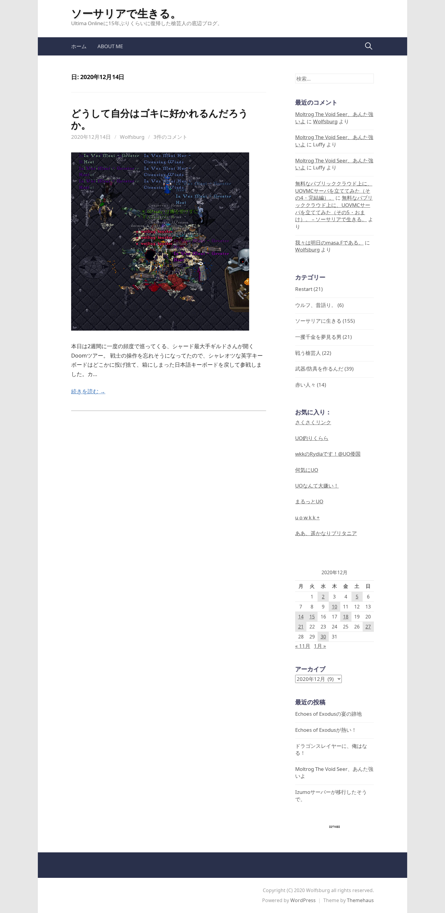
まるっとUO (309, 501)
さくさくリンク (313, 422)
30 (323, 636)
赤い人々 (305, 384)
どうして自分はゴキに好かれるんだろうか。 (159, 118)
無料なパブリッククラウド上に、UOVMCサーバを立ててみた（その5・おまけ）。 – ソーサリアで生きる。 (334, 208)
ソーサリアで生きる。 (126, 13)
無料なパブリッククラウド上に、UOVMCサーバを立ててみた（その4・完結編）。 (333, 190)
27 (368, 626)
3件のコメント (170, 136)
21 (301, 626)
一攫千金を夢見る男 (318, 336)
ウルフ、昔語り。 (315, 305)
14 (301, 616)
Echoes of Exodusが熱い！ (326, 729)
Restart (303, 288)
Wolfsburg (132, 136)
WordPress (303, 900)
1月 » (320, 645)
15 (312, 616)
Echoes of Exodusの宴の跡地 (328, 713)
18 (345, 616)
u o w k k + (307, 517)
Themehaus (360, 900)
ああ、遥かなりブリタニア (326, 533)
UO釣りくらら (311, 438)
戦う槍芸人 (308, 352)
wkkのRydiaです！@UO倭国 (328, 453)
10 (334, 606)
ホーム (79, 46)
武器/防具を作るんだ (319, 368)
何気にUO (306, 469)
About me (110, 46)
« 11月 (302, 645)
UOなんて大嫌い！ (317, 485)
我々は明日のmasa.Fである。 (329, 242)
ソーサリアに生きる (318, 320)
